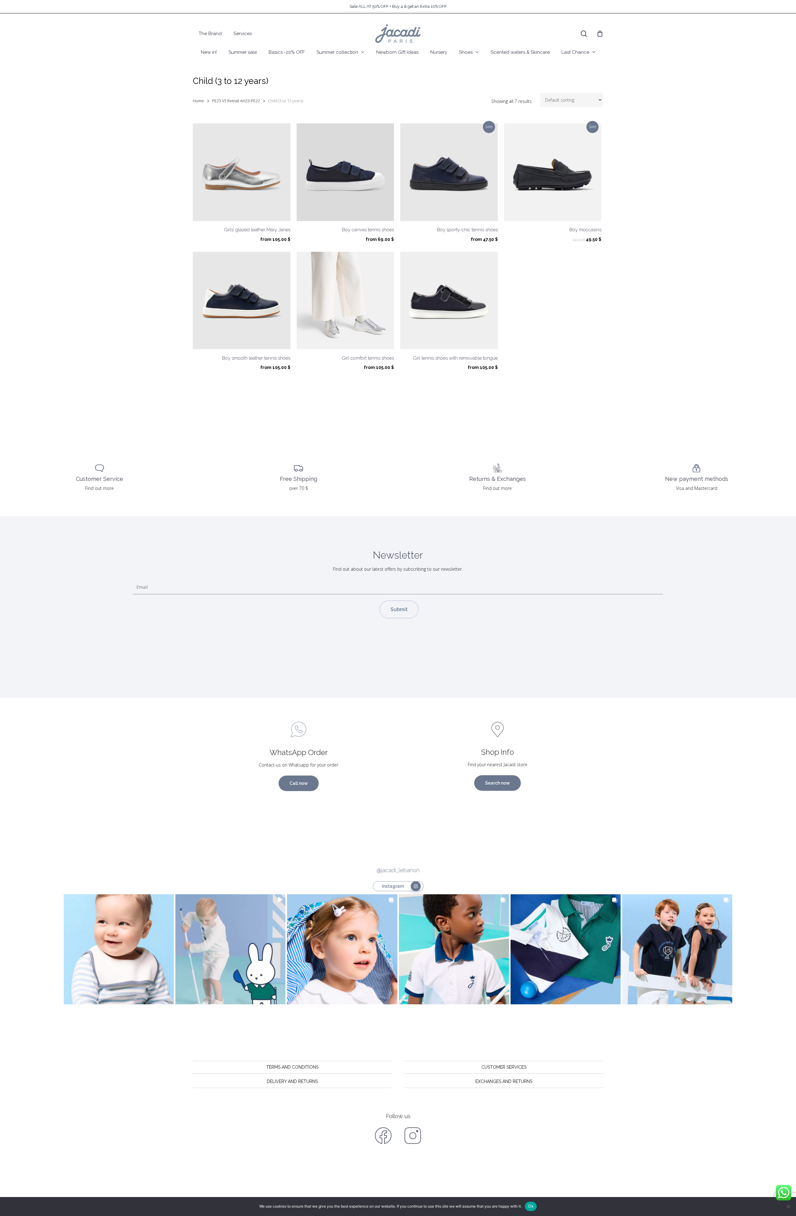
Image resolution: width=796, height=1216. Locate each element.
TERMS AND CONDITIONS (292, 1067)
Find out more (99, 488)
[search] (584, 33)
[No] (788, 1206)
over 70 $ (298, 488)
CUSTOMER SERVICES (503, 1067)
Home (198, 101)
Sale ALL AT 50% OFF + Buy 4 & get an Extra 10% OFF (398, 6)
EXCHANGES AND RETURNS (503, 1081)
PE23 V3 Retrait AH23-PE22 (236, 101)
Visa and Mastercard (696, 488)
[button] (119, 949)
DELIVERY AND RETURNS (292, 1081)
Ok (531, 1206)
